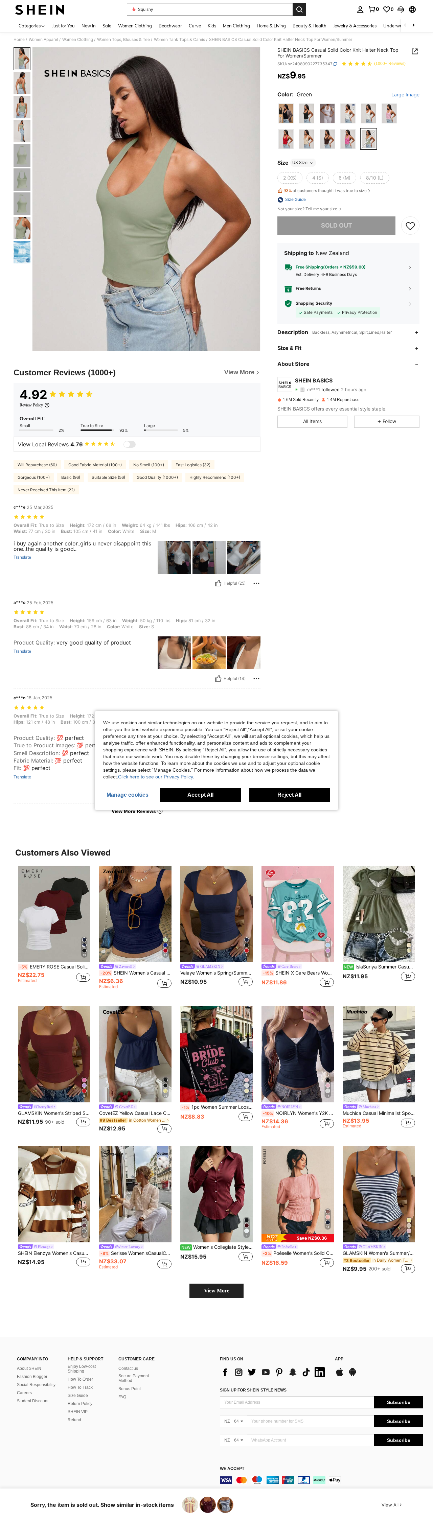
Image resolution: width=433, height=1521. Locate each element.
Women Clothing (77, 39)
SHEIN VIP (78, 1411)
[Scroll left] (405, 25)
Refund (74, 1420)
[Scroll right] (413, 25)
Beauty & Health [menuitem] (309, 25)
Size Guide (78, 1395)
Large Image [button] (405, 95)
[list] (274, 1372)
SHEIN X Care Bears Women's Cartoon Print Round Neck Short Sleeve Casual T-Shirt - (298, 973)
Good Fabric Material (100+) (95, 464)
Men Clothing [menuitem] (236, 25)
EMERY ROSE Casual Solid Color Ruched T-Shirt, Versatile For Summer (54, 966)
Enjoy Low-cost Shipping (82, 1369)
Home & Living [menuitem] (271, 25)
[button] (401, 9)
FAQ (122, 1397)
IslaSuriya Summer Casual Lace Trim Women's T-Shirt (379, 966)
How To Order (80, 1379)
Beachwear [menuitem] (170, 25)
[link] (373, 9)
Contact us (128, 1368)
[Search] (299, 9)
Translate (22, 557)
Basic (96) (70, 477)
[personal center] (360, 9)
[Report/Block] (256, 583)
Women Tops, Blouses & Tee (123, 39)
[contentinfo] (321, 1480)
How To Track (80, 1387)
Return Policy (80, 1403)
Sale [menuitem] (106, 25)
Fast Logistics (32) (193, 464)
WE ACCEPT (232, 1469)
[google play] (352, 1375)
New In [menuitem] (89, 25)
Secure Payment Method (133, 1378)
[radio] (286, 113)
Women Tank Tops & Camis (179, 39)
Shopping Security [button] (314, 303)
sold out (336, 225)
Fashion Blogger (32, 1376)
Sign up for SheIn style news (253, 1390)
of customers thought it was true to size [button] (325, 190)
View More (216, 1290)
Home (19, 39)
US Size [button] (299, 162)
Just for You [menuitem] (63, 25)
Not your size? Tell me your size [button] (307, 209)
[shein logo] (39, 9)
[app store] (339, 1375)
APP (339, 1359)
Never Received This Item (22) (46, 489)
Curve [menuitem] (195, 25)
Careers (24, 1392)
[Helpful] (218, 583)
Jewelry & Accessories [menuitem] (355, 25)
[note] (297, 1238)
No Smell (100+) (148, 464)
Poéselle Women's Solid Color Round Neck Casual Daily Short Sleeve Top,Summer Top (298, 1253)
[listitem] (54, 930)
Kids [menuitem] (212, 25)
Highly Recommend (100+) (214, 477)
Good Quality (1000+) (157, 477)
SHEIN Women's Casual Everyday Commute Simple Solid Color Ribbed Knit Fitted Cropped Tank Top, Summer (136, 973)
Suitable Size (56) (108, 477)
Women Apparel (43, 39)
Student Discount (32, 1401)
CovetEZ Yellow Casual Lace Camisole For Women (135, 1113)
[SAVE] (410, 226)
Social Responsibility (36, 1384)
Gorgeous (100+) (34, 477)
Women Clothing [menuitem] (135, 25)
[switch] (129, 444)
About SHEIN (29, 1368)
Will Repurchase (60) (37, 464)
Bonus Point (129, 1388)
